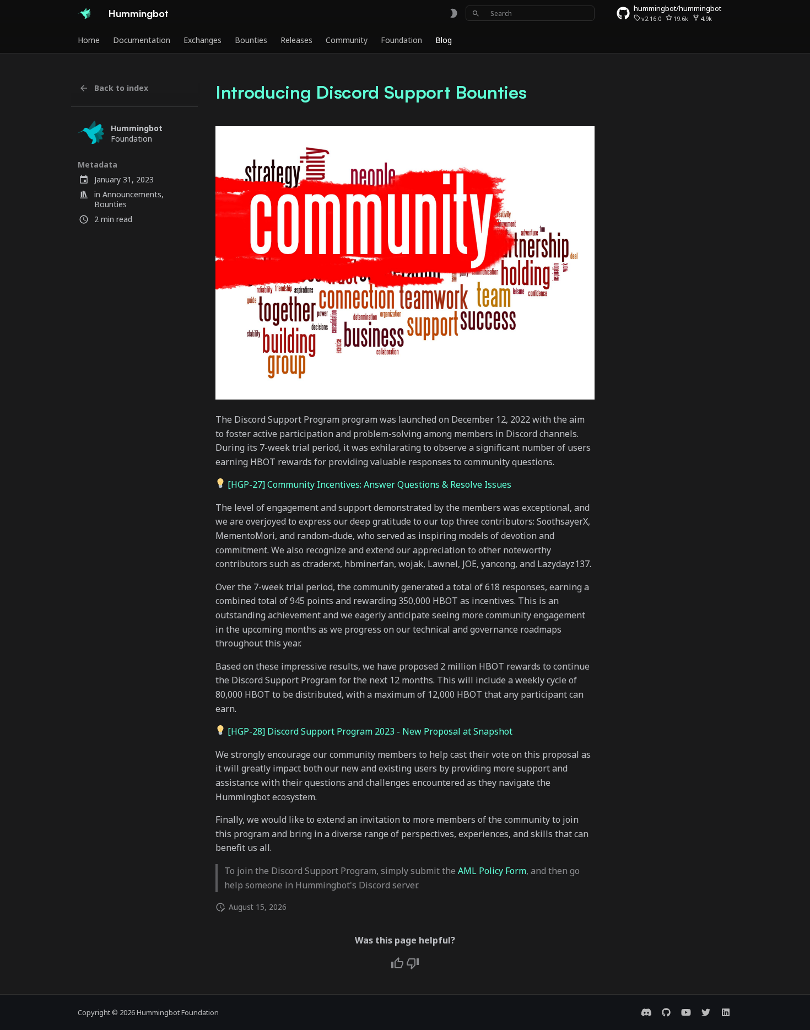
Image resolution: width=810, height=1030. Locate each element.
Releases (296, 40)
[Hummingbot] (84, 13)
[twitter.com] (706, 1012)
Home (89, 40)
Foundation (401, 40)
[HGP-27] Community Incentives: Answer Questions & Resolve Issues (369, 484)
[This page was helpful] (397, 963)
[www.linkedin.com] (726, 1012)
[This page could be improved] (412, 963)
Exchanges (202, 40)
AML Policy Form (492, 871)
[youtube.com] (686, 1012)
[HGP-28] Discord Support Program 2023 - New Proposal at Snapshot (370, 731)
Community (347, 40)
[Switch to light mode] (453, 13)
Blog (443, 40)
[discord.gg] (646, 1012)
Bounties (251, 40)
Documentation (141, 40)
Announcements (131, 194)
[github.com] (666, 1012)
